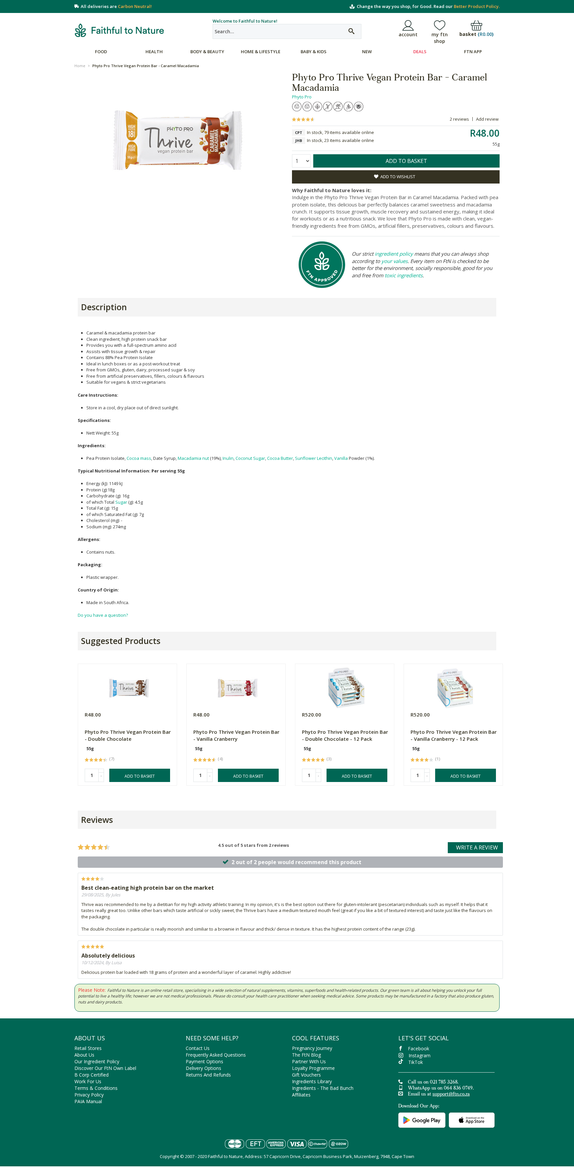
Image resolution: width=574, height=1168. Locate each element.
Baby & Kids (314, 52)
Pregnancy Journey (312, 1048)
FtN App (473, 52)
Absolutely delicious (108, 955)
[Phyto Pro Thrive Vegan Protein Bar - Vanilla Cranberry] (237, 686)
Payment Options (204, 1061)
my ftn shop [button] (439, 37)
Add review (487, 119)
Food (101, 52)
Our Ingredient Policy (96, 1061)
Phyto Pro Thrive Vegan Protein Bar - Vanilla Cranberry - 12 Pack (454, 735)
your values (394, 261)
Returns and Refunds (208, 1075)
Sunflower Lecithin (313, 458)
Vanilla (341, 458)
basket (476, 34)
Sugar (121, 502)
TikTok (415, 1062)
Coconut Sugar (250, 458)
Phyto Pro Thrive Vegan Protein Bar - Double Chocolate (128, 735)
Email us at (439, 1094)
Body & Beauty (207, 52)
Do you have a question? (103, 615)
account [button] (408, 34)
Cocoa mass (139, 458)
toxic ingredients (404, 275)
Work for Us (87, 1081)
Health (154, 52)
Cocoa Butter (280, 458)
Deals (420, 52)
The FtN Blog (306, 1055)
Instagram (419, 1055)
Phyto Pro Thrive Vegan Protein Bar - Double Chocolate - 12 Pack (345, 735)
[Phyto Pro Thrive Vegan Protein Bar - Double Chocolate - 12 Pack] (346, 686)
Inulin (228, 458)
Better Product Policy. (477, 6)
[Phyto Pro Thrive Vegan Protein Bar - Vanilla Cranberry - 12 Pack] (455, 686)
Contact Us (198, 1048)
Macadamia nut (193, 458)
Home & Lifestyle (260, 52)
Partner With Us (309, 1061)
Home (79, 65)
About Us (84, 1055)
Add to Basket (140, 776)
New (367, 52)
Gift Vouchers (306, 1075)
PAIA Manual (88, 1101)
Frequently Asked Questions (216, 1055)
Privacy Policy (89, 1095)
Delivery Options (203, 1068)
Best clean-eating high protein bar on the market (147, 887)
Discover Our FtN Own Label (105, 1068)
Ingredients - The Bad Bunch (322, 1088)
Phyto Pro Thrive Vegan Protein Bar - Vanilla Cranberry (236, 735)
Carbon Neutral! (135, 6)
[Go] (351, 31)
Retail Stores (88, 1048)
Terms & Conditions (96, 1088)
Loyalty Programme (313, 1068)
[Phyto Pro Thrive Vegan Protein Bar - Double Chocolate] (129, 686)
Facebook (418, 1048)
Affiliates (301, 1095)
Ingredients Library (312, 1081)
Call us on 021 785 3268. (433, 1082)
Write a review (477, 847)
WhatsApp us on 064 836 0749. (441, 1088)
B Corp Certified (91, 1075)
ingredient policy (394, 253)
